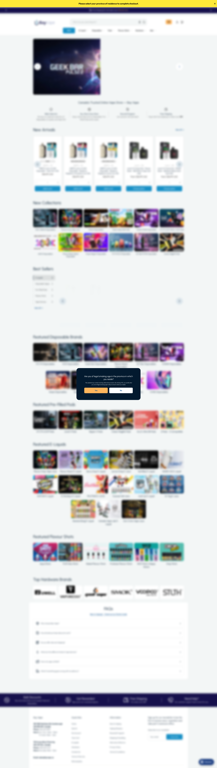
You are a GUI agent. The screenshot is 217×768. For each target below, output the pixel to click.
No (121, 390)
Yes (96, 390)
